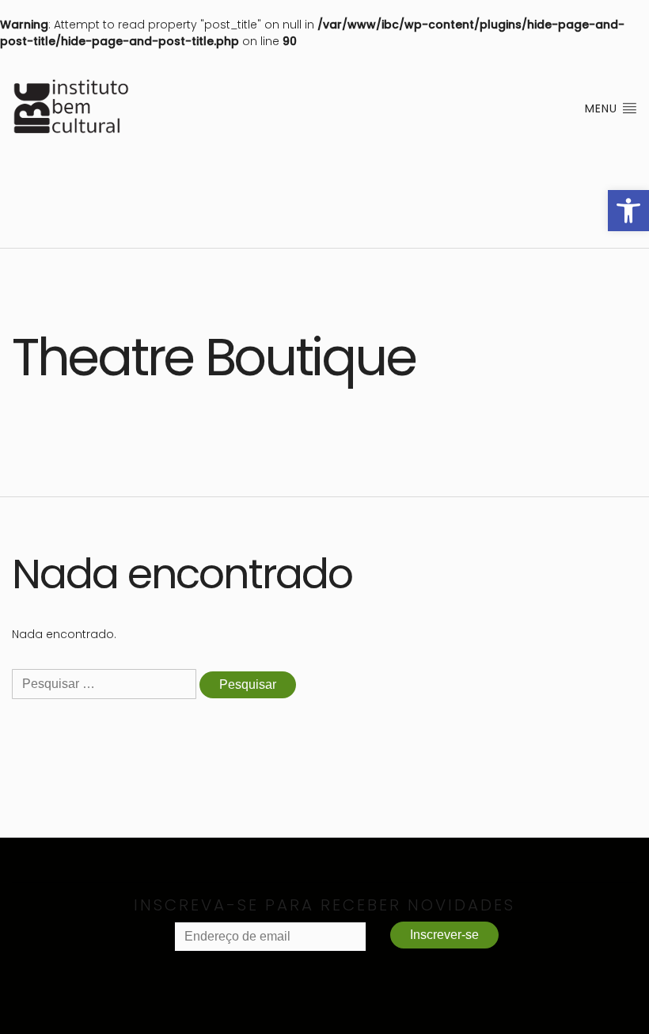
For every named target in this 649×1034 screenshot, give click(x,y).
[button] (628, 210)
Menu (603, 108)
